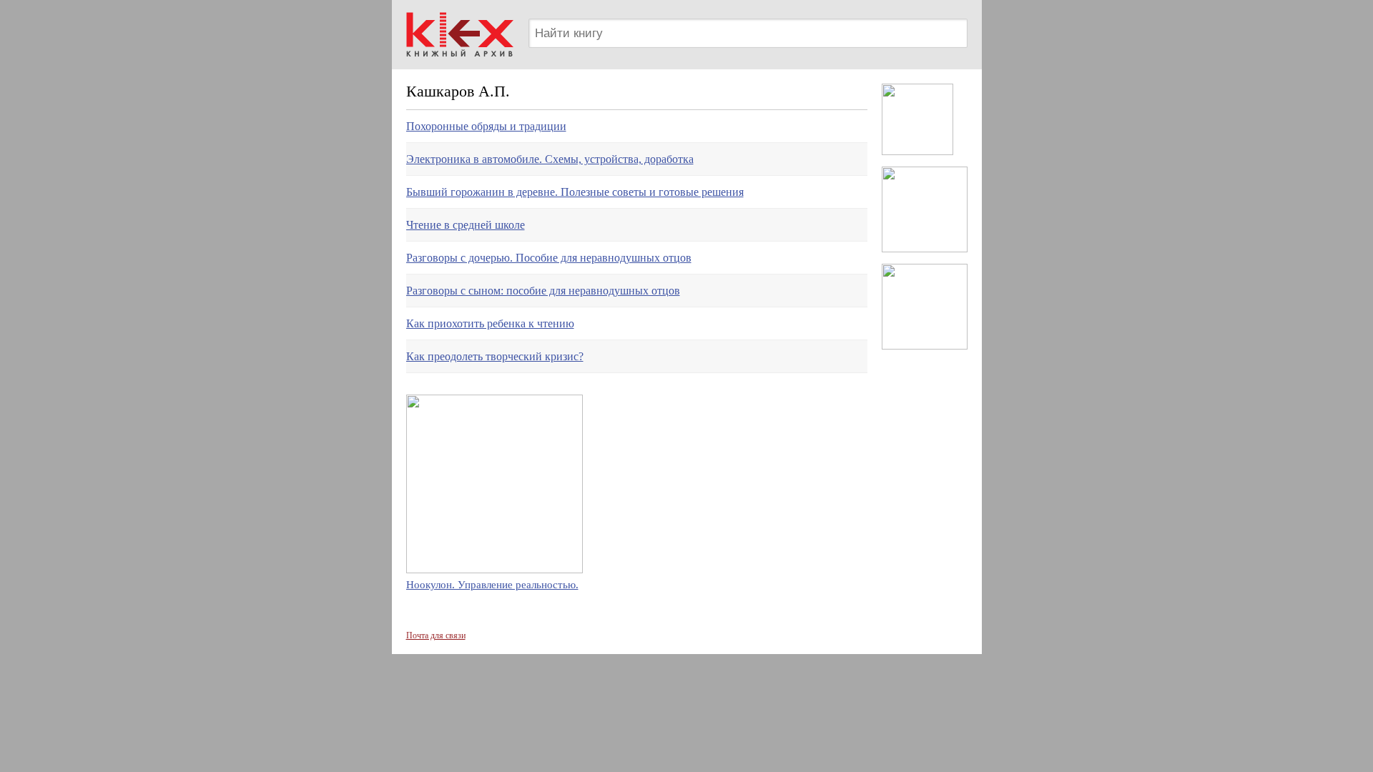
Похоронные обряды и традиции (486, 126)
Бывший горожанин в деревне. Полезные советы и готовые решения (575, 192)
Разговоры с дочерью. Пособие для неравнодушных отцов (549, 258)
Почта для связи (436, 635)
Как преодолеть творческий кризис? (495, 356)
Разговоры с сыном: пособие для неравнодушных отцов (543, 290)
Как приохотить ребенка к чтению (490, 323)
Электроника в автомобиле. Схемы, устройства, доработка (550, 159)
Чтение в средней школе (465, 225)
